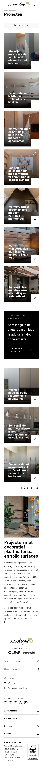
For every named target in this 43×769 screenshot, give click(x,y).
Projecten (12, 10)
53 (36, 487)
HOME (6, 10)
